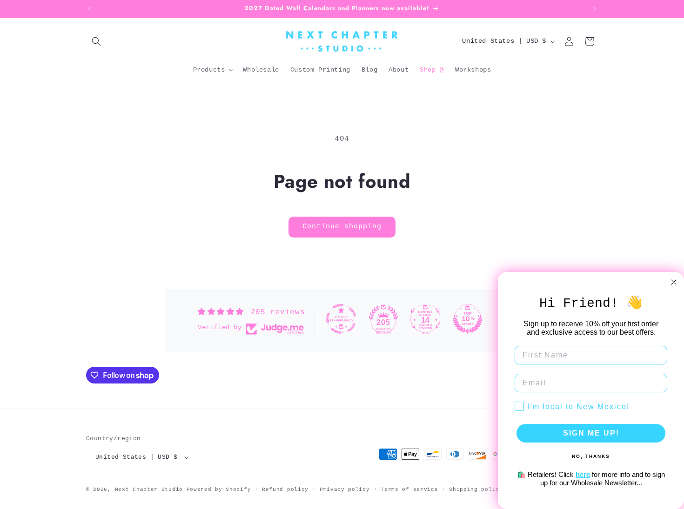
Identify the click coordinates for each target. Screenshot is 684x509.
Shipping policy (476, 489)
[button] (96, 41)
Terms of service (409, 489)
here (583, 474)
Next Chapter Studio (149, 489)
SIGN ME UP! (591, 433)
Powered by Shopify (219, 489)
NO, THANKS (591, 456)
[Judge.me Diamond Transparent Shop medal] (341, 319)
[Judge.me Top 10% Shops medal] (468, 319)
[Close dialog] (673, 282)
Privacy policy (345, 489)
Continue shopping (342, 227)
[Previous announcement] (89, 9)
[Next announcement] (594, 9)
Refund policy (285, 489)
